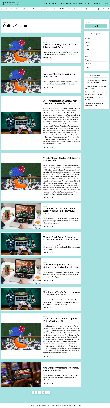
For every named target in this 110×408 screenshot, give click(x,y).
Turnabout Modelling (41, 405)
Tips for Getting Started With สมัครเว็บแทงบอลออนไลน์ (61, 159)
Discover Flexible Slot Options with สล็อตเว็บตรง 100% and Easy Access (60, 102)
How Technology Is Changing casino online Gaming (94, 105)
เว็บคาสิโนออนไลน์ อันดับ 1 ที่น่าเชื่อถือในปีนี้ (95, 99)
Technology (98, 3)
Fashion (54, 3)
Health (68, 3)
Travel (106, 3)
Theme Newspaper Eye (59, 405)
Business (47, 3)
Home (75, 3)
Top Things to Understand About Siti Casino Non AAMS (61, 369)
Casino (45, 42)
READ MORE (47, 58)
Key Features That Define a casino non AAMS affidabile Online (61, 293)
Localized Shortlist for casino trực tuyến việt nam (59, 75)
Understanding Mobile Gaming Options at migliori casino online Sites (61, 266)
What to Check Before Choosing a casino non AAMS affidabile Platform (61, 238)
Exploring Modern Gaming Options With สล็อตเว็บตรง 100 (60, 319)
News (81, 3)
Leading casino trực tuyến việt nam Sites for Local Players (60, 45)
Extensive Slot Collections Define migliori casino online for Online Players (59, 211)
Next (47, 392)
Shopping (88, 3)
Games (62, 3)
